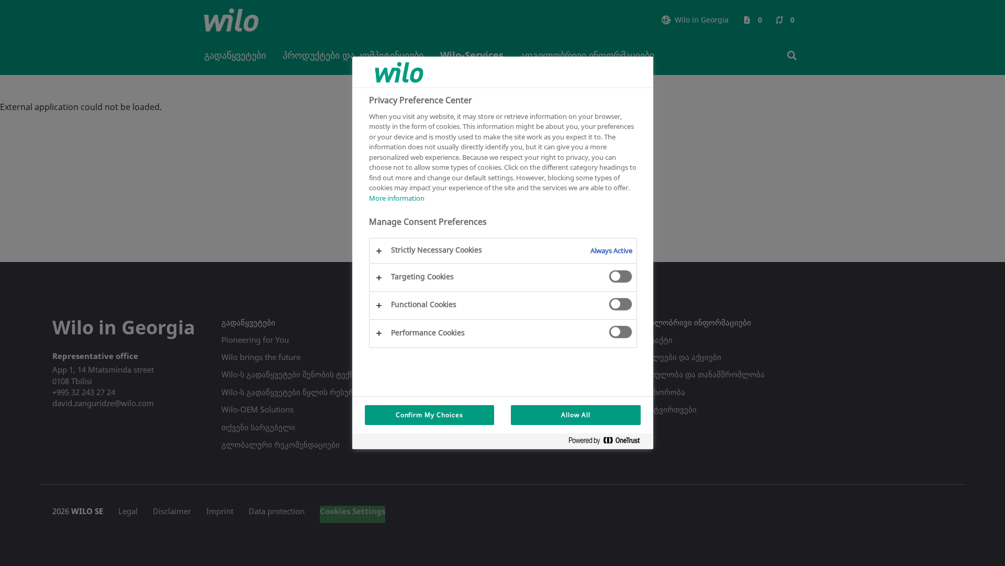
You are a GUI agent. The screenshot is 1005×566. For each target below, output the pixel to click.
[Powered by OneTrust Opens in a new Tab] (608, 442)
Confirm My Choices (429, 414)
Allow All (575, 414)
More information (397, 198)
